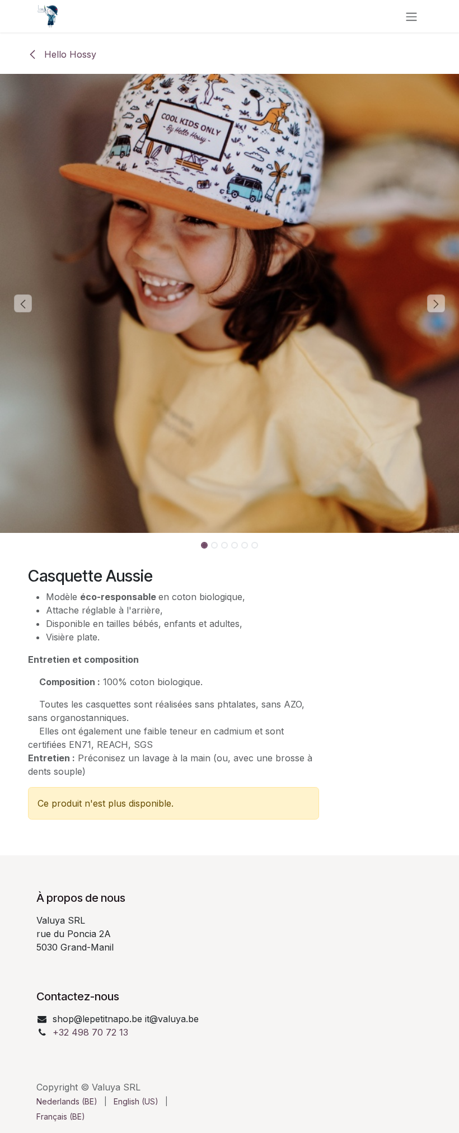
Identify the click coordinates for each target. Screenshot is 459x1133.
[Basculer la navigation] (411, 16)
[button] (23, 303)
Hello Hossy (68, 54)
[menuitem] (66, 1101)
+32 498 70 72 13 (90, 1032)
